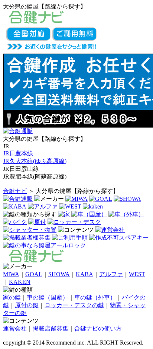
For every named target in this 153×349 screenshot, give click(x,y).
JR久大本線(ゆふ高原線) (34, 161)
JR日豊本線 (18, 153)
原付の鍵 (27, 305)
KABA (84, 274)
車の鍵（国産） (47, 297)
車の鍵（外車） (95, 297)
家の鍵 (12, 297)
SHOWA (59, 274)
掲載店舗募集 (50, 328)
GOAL (33, 274)
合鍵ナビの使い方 (98, 328)
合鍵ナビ (15, 191)
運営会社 (15, 328)
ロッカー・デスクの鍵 (74, 305)
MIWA (11, 274)
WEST (137, 274)
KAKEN (19, 282)
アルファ (111, 274)
